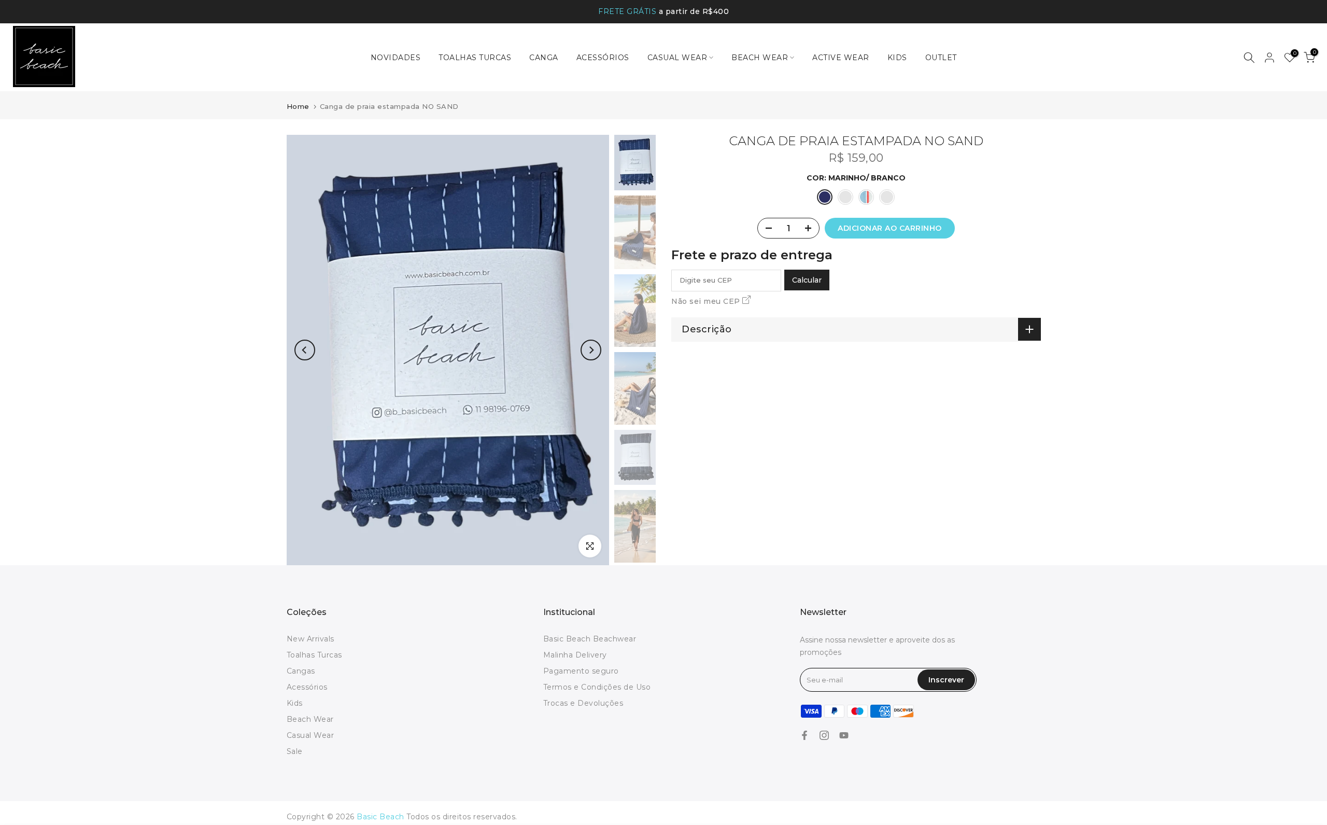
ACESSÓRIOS (602, 57)
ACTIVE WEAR (840, 57)
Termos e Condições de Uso (597, 687)
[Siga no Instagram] (824, 735)
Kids (295, 703)
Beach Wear (310, 719)
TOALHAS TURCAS (475, 57)
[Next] (591, 350)
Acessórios (307, 687)
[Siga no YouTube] (844, 735)
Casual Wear (310, 735)
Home (298, 106)
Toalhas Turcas (314, 655)
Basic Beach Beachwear (590, 639)
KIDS (897, 57)
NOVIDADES (396, 57)
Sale (295, 751)
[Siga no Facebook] (804, 735)
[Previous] (304, 350)
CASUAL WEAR (677, 57)
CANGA (543, 57)
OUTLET (941, 57)
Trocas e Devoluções (583, 703)
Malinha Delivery (575, 655)
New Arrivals (310, 639)
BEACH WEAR (759, 57)
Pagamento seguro (581, 671)
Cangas (301, 671)
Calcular (807, 280)
